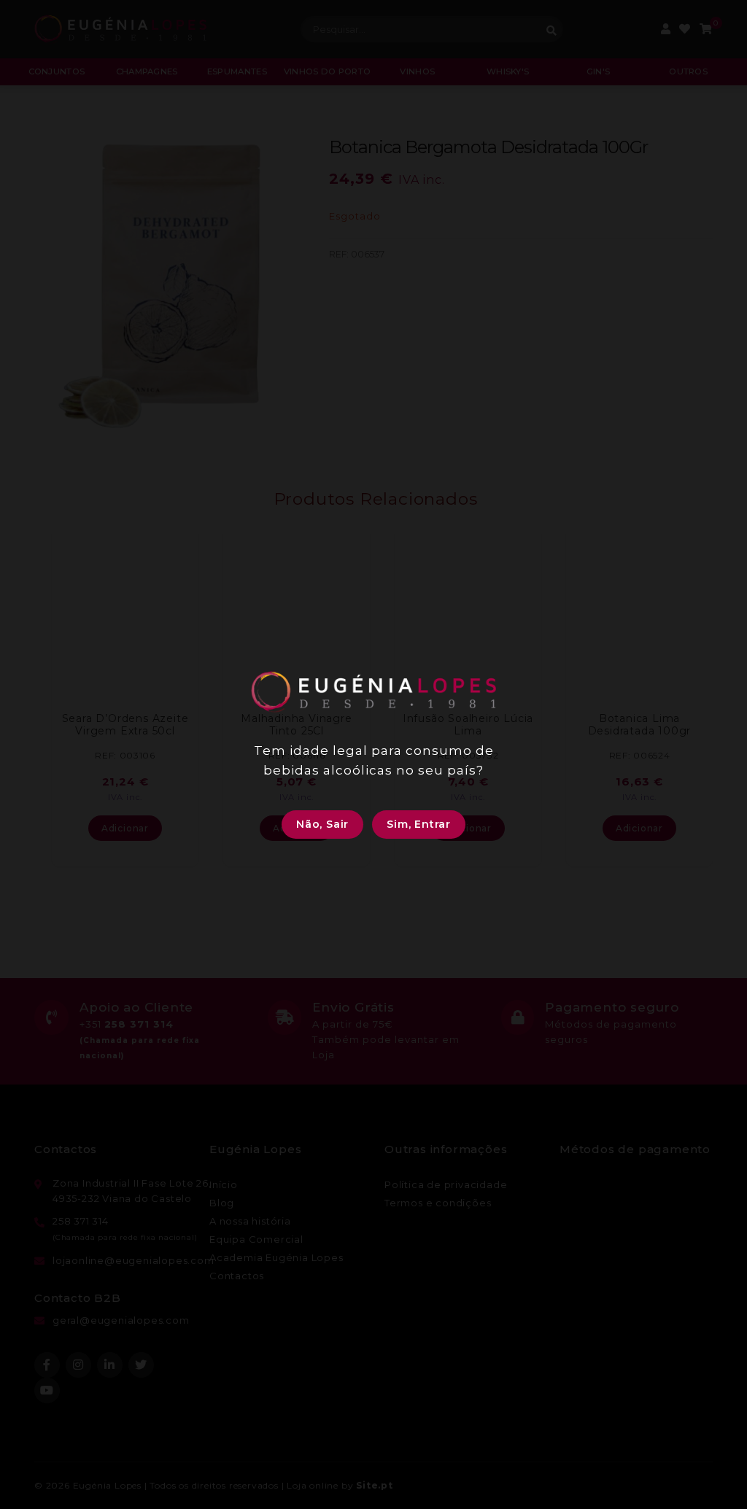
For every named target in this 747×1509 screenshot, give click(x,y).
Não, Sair (322, 824)
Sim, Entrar (419, 824)
